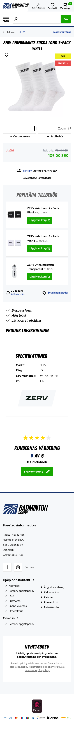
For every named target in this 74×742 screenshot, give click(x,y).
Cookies (29, 567)
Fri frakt (27, 170)
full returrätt (18, 294)
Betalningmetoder (58, 292)
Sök (66, 19)
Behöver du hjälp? (62, 32)
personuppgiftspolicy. (37, 670)
